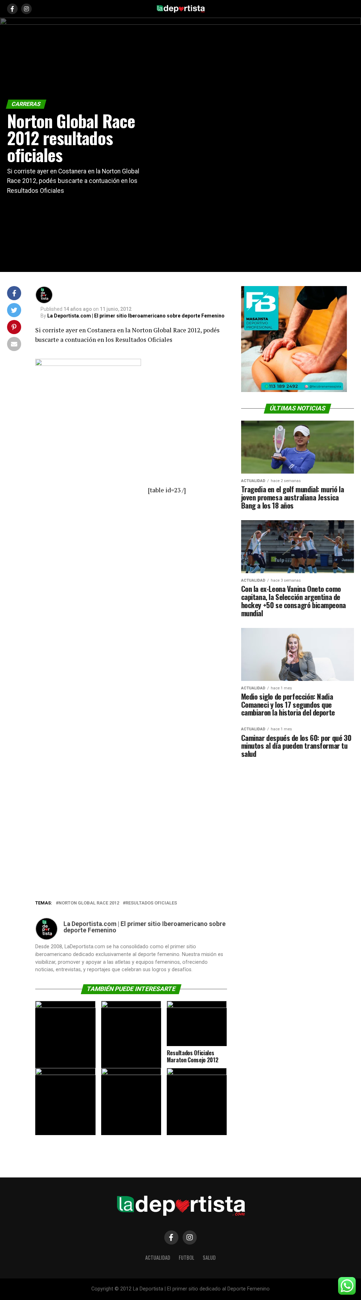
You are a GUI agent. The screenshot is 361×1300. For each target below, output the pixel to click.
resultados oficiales (151, 903)
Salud (209, 1257)
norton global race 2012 (89, 903)
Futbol (186, 1257)
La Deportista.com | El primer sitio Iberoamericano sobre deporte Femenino (136, 316)
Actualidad (157, 1257)
